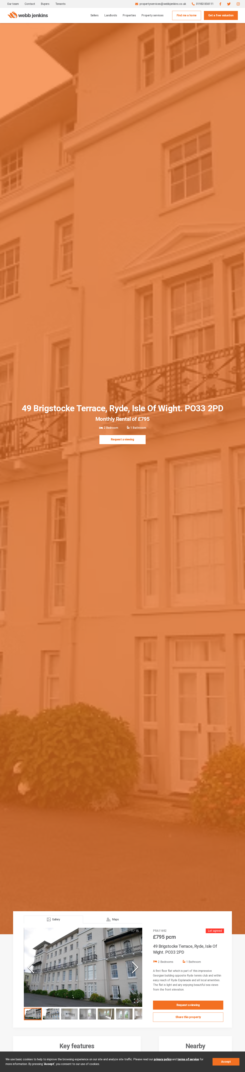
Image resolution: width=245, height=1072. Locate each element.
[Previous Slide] (31, 967)
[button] (220, 4)
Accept (226, 1061)
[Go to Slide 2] (51, 1014)
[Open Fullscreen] (136, 1001)
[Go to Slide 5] (106, 1014)
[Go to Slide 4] (88, 1014)
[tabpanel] (83, 974)
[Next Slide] (135, 967)
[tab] (53, 919)
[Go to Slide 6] (124, 1014)
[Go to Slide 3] (69, 1014)
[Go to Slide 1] (33, 1014)
